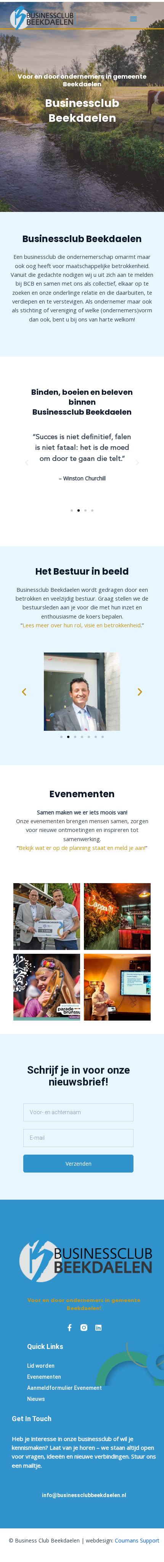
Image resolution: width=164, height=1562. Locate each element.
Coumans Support (137, 1540)
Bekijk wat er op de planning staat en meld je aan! (82, 847)
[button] (133, 18)
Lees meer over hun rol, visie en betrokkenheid (82, 625)
